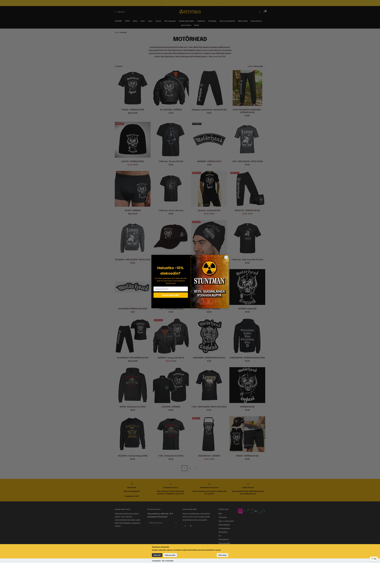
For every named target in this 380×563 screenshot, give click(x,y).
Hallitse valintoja (222, 555)
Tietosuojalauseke (156, 561)
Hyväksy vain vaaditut (170, 555)
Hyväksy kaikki (157, 555)
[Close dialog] (226, 257)
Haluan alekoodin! (170, 295)
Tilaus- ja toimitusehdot (167, 561)
